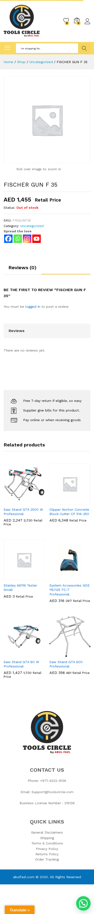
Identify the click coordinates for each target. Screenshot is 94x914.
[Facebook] (8, 239)
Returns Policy (47, 854)
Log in (87, 24)
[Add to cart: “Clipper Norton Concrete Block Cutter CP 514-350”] (58, 501)
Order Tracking (47, 859)
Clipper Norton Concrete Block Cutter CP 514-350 (69, 512)
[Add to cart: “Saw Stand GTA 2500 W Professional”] (12, 501)
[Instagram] (27, 239)
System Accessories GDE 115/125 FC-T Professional (69, 589)
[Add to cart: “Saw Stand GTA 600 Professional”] (58, 654)
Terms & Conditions (47, 843)
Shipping (47, 838)
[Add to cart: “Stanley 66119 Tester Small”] (12, 577)
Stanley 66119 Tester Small (20, 587)
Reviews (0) (22, 267)
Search (84, 48)
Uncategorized (32, 226)
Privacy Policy (47, 849)
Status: (9, 207)
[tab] (22, 269)
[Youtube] (36, 239)
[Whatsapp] (17, 239)
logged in (32, 306)
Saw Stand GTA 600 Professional (66, 664)
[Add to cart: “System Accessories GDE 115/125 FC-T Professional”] (58, 577)
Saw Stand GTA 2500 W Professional (23, 512)
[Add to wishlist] (34, 501)
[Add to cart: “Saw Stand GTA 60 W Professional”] (12, 654)
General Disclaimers (47, 832)
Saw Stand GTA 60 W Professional (21, 664)
